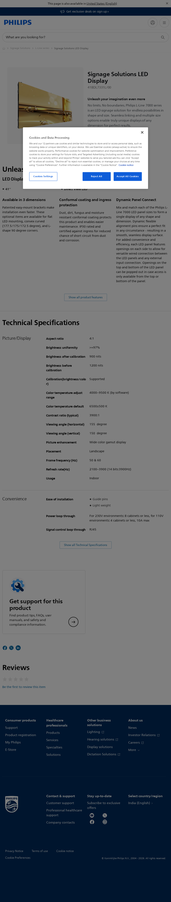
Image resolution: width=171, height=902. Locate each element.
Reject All (96, 176)
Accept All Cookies (128, 176)
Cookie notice (126, 165)
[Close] (142, 132)
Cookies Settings (43, 176)
